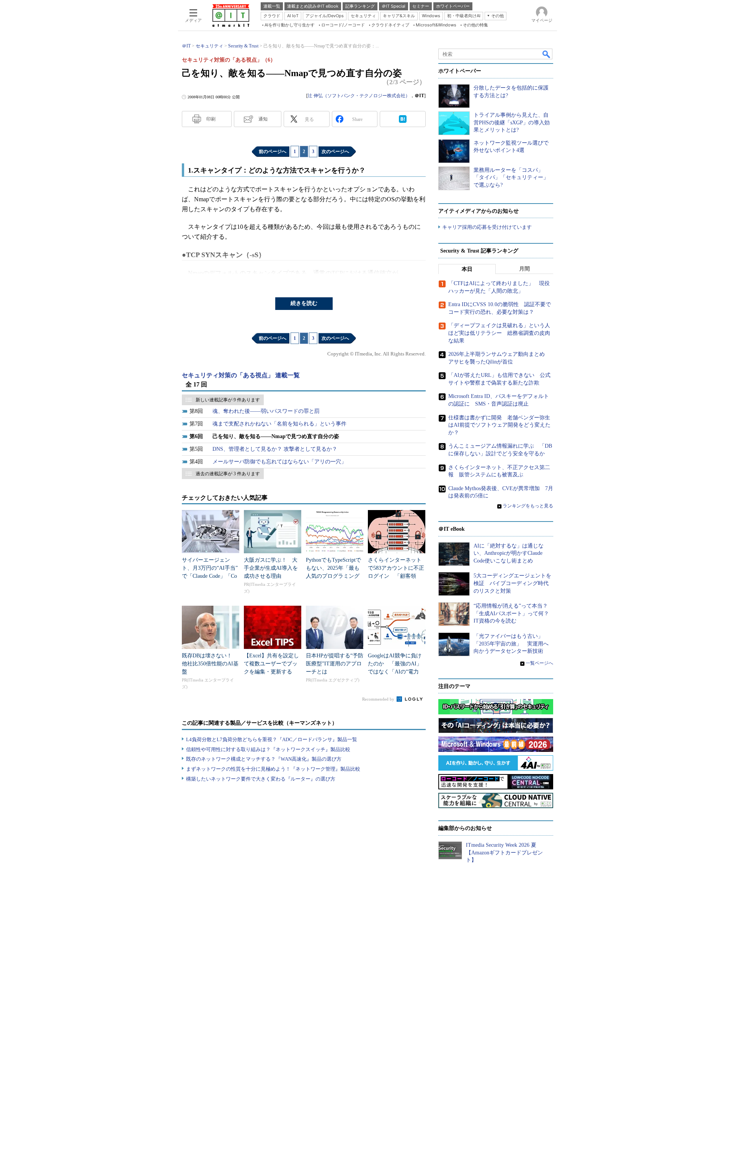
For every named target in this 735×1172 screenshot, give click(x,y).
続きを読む (304, 303)
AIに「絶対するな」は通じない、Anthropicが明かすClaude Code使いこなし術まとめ (509, 553)
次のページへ (335, 151)
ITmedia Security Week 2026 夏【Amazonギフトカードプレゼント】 (504, 852)
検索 (546, 54)
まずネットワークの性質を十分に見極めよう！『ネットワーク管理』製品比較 (273, 769)
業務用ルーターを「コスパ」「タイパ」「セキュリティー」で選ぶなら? (511, 177)
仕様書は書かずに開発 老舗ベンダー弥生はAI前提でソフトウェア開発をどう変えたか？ (499, 425)
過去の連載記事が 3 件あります (228, 473)
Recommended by (378, 699)
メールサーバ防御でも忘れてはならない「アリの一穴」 (279, 462)
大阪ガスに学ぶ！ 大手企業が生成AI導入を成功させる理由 (271, 568)
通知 (263, 119)
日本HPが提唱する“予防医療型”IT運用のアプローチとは (334, 664)
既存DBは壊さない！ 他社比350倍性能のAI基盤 (210, 664)
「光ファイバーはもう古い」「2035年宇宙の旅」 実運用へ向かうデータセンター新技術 (511, 643)
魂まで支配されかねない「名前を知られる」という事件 (279, 424)
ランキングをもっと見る (528, 506)
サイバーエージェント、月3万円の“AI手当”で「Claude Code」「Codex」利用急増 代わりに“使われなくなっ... (210, 576)
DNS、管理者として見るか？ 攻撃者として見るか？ (274, 449)
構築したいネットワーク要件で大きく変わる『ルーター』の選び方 (260, 779)
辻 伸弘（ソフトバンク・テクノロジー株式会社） (359, 95)
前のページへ (272, 151)
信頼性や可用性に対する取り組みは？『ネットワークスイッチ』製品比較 (268, 749)
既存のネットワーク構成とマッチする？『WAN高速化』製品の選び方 (263, 759)
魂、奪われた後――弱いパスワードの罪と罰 (266, 411)
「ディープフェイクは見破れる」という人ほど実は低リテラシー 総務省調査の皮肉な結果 (499, 333)
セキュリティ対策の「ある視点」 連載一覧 (241, 375)
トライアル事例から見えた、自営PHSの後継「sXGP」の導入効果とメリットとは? (512, 122)
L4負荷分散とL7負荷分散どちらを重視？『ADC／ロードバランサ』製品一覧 (271, 739)
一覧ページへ (539, 663)
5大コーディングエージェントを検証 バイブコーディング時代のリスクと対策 (512, 583)
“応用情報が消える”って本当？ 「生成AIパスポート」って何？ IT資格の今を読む (514, 613)
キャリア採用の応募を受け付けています (487, 227)
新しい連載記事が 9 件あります (228, 400)
